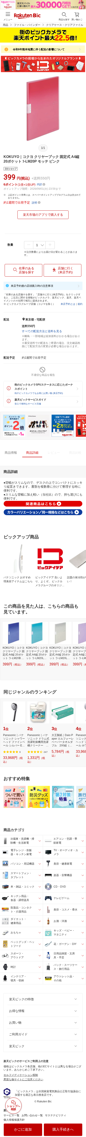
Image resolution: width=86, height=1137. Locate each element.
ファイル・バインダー (27, 24)
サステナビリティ (55, 1115)
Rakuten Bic (27, 16)
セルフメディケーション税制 (21, 1075)
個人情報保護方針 (14, 1119)
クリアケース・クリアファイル (64, 24)
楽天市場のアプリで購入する (43, 214)
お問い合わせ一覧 (32, 1115)
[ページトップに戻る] (79, 1122)
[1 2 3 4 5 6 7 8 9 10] (39, 245)
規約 (80, 304)
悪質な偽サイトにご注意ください (23, 1079)
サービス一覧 (11, 1115)
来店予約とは (68, 304)
